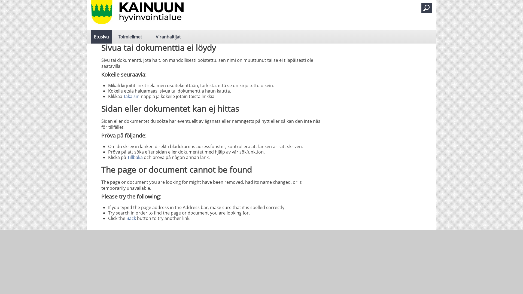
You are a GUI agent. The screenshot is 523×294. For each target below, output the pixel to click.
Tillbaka (135, 157)
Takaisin (131, 96)
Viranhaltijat (168, 37)
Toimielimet (130, 37)
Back (131, 218)
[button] (426, 8)
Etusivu (101, 37)
